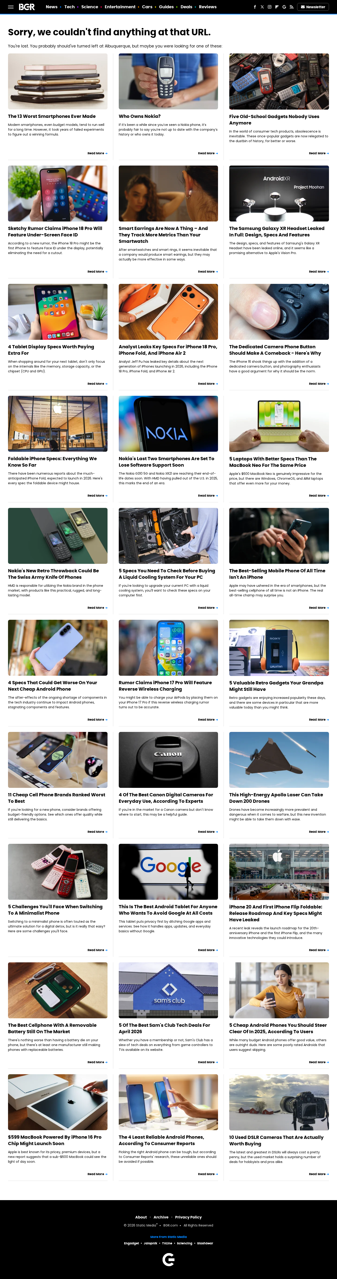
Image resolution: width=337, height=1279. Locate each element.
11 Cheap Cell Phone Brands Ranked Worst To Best (56, 798)
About (141, 1217)
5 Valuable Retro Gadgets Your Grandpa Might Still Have (276, 686)
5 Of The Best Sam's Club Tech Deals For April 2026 (164, 1028)
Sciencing (184, 1243)
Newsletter (315, 7)
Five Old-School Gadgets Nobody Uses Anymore (274, 120)
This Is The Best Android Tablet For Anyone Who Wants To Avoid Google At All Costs (168, 910)
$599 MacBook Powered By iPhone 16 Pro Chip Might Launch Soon (55, 1140)
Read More (96, 153)
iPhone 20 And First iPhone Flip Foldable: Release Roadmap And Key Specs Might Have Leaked (275, 913)
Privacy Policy (188, 1217)
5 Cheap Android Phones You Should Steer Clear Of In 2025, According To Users (278, 1028)
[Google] (284, 7)
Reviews (208, 6)
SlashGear (205, 1243)
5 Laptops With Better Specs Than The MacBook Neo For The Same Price (273, 462)
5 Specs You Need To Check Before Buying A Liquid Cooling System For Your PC (167, 574)
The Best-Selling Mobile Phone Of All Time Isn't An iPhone (277, 574)
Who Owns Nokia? (140, 116)
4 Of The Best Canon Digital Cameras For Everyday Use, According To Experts (166, 798)
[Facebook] (255, 7)
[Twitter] (262, 7)
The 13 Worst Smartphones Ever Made (52, 116)
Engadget (131, 1243)
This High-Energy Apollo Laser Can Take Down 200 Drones (276, 798)
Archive (161, 1217)
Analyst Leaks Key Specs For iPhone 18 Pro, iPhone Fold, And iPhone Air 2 (168, 350)
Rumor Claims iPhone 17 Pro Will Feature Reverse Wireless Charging (165, 686)
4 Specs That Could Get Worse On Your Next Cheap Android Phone (52, 686)
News (52, 6)
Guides (166, 6)
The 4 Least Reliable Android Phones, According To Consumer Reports (161, 1140)
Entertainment (120, 6)
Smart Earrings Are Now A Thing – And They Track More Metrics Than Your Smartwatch (163, 234)
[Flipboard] (277, 7)
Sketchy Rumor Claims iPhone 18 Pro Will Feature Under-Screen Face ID (55, 231)
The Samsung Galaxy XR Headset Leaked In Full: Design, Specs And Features (277, 231)
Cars (147, 6)
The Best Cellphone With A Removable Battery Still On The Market (52, 1028)
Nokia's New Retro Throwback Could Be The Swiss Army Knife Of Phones (53, 574)
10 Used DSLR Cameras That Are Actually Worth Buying (276, 1140)
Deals (187, 6)
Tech (69, 6)
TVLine (167, 1243)
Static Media (146, 1225)
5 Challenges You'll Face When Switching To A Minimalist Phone (55, 910)
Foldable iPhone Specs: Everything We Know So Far (52, 462)
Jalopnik (150, 1243)
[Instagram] (269, 7)
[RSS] (291, 7)
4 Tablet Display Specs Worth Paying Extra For (51, 350)
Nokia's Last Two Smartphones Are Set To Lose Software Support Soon (166, 462)
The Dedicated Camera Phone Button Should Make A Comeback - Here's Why (275, 350)
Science (89, 6)
